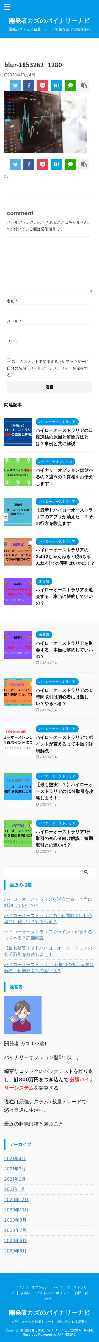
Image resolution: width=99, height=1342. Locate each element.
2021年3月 (15, 1168)
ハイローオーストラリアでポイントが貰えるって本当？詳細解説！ (64, 743)
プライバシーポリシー (52, 1293)
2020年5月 (15, 1250)
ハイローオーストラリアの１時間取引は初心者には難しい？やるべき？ (64, 696)
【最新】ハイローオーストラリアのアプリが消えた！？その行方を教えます (64, 516)
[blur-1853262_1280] (56, 85)
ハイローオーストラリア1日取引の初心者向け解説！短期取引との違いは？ (64, 838)
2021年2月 (15, 1179)
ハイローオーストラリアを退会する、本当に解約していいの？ (64, 596)
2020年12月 (16, 1199)
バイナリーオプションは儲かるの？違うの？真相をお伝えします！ (64, 476)
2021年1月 (14, 1189)
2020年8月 (15, 1220)
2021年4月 (15, 1158)
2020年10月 (16, 1209)
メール (14, 321)
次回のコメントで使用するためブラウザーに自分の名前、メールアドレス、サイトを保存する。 (48, 368)
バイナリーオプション (31, 1287)
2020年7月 (15, 1230)
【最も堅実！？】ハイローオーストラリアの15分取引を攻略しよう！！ (65, 791)
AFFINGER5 (66, 1334)
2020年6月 (15, 1240)
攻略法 (25, 1293)
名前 (12, 300)
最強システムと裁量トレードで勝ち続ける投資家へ (49, 1322)
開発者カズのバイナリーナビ (49, 20)
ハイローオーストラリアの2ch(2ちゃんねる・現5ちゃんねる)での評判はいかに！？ (65, 556)
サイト (12, 341)
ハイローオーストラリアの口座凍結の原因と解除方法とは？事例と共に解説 (64, 436)
